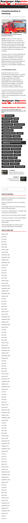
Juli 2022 (4, 361)
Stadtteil (17, 152)
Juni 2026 (4, 239)
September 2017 (6, 510)
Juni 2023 (4, 332)
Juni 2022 (4, 363)
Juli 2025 (4, 267)
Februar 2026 (5, 249)
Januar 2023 (5, 345)
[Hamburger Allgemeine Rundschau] (14, 4)
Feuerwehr (5, 127)
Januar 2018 (5, 500)
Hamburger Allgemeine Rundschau (12, 139)
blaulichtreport (19, 124)
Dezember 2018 (6, 472)
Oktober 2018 (5, 477)
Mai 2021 (4, 397)
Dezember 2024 (6, 285)
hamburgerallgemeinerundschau (18, 16)
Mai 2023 (4, 335)
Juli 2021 (4, 392)
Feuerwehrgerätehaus (9, 133)
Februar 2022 (5, 373)
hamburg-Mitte (7, 136)
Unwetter (17, 155)
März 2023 (4, 340)
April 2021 (4, 399)
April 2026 (4, 244)
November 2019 (6, 443)
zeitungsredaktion (8, 166)
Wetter (4, 157)
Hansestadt (6, 149)
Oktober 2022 (5, 353)
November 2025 (6, 257)
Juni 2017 (4, 518)
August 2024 (5, 296)
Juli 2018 (4, 485)
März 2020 (4, 433)
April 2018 (4, 492)
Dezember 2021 (6, 379)
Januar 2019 (5, 469)
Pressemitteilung (7, 152)
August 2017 (5, 513)
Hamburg (19, 133)
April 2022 (4, 368)
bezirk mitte (6, 121)
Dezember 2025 (6, 254)
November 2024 (6, 288)
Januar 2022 (5, 376)
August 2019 (5, 451)
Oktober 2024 (5, 291)
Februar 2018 (5, 498)
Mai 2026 (4, 242)
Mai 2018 (4, 490)
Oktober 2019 (5, 446)
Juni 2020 (4, 425)
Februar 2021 (5, 404)
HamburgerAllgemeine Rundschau (12, 146)
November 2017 (6, 505)
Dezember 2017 (6, 503)
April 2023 (4, 337)
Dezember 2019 (6, 441)
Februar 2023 (5, 342)
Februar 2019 (5, 467)
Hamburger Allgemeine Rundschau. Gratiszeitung (12, 142)
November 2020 (6, 412)
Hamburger (16, 136)
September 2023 (6, 324)
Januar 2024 (5, 314)
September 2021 (6, 386)
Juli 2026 (4, 236)
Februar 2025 (5, 280)
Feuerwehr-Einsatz (16, 127)
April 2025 (4, 275)
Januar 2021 (5, 407)
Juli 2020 (4, 423)
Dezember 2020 (6, 410)
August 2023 (5, 327)
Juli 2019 (4, 454)
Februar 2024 (5, 311)
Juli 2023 (4, 329)
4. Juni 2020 (5, 16)
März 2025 (4, 278)
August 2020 (5, 420)
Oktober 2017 (5, 508)
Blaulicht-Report (7, 124)
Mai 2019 (4, 459)
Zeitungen (5, 163)
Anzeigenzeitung (7, 118)
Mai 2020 (4, 428)
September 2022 (6, 355)
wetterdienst (12, 157)
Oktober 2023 (5, 322)
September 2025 (6, 262)
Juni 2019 (4, 456)
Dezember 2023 (6, 317)
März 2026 (4, 247)
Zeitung (18, 160)
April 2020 (4, 430)
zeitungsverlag (20, 166)
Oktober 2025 (5, 260)
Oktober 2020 (5, 415)
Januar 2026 (5, 252)
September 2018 (6, 479)
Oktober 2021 (5, 384)
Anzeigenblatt (9, 115)
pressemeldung (16, 149)
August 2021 (5, 389)
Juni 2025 (4, 270)
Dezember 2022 (6, 348)
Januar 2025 (5, 283)
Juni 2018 (4, 487)
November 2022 (6, 350)
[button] (26, 6)
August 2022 (5, 358)
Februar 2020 (5, 435)
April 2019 (4, 461)
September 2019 (6, 448)
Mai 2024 (4, 304)
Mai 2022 (4, 366)
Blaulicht (14, 121)
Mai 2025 (4, 273)
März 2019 (4, 464)
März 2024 (4, 309)
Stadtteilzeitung (7, 155)
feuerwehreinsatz (7, 130)
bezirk (16, 118)
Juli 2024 (4, 298)
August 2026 (5, 234)
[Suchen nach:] (14, 189)
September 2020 (6, 417)
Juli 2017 (4, 516)
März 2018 (4, 495)
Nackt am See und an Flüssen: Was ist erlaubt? (14, 215)
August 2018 (5, 482)
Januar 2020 (5, 438)
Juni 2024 (4, 301)
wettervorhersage (8, 160)
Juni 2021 (4, 394)
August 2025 (5, 265)
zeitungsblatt (15, 163)
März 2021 (4, 402)
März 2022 (4, 371)
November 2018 (6, 474)
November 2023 (6, 319)
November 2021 (6, 381)
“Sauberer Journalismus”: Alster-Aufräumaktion (14, 218)
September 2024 (6, 293)
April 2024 (4, 306)
